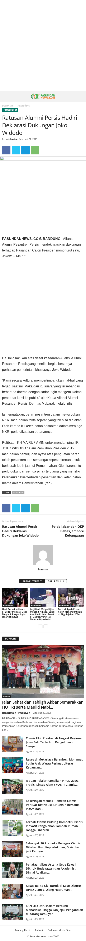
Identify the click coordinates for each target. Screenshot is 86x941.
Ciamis (6, 696)
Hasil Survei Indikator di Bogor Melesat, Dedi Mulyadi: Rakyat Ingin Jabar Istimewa (14, 613)
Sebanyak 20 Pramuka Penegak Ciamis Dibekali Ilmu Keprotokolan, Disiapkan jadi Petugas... (53, 847)
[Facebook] (6, 150)
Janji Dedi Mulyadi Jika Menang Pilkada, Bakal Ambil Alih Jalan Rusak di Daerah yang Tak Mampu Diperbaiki (42, 614)
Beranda (7, 105)
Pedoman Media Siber (59, 930)
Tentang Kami (22, 930)
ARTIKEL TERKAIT (32, 581)
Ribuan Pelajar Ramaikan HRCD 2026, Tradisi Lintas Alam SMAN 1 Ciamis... (52, 783)
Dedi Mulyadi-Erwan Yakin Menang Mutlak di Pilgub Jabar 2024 (70, 612)
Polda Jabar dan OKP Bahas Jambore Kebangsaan (68, 530)
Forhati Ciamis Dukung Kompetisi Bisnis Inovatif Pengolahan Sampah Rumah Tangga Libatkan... (54, 826)
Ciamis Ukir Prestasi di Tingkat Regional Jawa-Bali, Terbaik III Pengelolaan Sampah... (54, 742)
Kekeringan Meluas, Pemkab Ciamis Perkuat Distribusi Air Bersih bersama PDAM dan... (53, 805)
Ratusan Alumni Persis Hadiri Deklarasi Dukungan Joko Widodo (20, 530)
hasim (13, 139)
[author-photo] (43, 555)
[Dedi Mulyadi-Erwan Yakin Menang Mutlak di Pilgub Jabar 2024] (71, 597)
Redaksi (38, 930)
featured (18, 492)
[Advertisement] (43, 45)
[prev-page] (40, 626)
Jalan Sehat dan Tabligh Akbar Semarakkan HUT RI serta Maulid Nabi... (42, 704)
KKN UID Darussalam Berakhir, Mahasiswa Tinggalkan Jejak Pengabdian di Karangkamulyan (54, 910)
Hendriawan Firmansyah (16, 712)
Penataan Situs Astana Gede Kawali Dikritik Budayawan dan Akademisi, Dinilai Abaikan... (51, 868)
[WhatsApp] (35, 150)
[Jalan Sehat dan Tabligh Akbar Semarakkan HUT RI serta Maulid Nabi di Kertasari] (43, 671)
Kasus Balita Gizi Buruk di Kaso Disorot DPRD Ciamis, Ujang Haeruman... (53, 888)
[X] (16, 150)
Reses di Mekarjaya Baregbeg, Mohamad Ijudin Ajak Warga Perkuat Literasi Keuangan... (54, 763)
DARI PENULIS (56, 581)
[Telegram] (25, 150)
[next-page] (45, 626)
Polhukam (10, 110)
